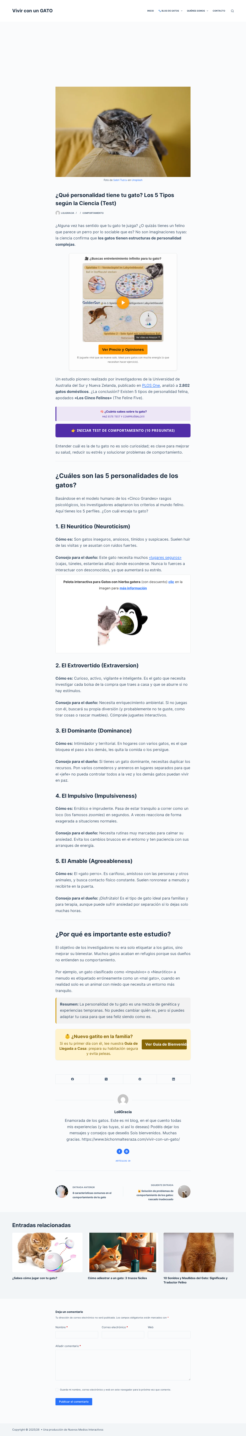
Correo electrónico (115, 1327)
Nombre (61, 1327)
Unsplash (137, 179)
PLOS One (151, 385)
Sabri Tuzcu (120, 179)
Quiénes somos (196, 10)
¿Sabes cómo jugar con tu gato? (34, 1278)
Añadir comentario (68, 1346)
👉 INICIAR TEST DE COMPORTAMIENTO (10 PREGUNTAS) (123, 430)
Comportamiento (93, 213)
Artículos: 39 (123, 1161)
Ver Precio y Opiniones (123, 349)
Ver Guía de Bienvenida (166, 1044)
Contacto (219, 10)
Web (150, 1327)
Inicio (150, 10)
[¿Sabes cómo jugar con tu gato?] (47, 1252)
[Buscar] (232, 11)
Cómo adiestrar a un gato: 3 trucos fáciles (117, 1278)
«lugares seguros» (165, 557)
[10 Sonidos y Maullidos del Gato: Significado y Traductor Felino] (199, 1252)
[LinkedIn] (174, 1079)
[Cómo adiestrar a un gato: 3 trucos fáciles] (123, 1252)
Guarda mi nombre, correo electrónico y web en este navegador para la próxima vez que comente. (115, 1389)
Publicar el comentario (74, 1401)
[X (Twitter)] (106, 1079)
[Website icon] (126, 1151)
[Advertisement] (123, 48)
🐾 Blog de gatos (168, 10)
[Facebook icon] (119, 1151)
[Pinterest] (140, 1079)
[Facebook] (72, 1079)
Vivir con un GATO (32, 10)
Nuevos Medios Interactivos (85, 1429)
